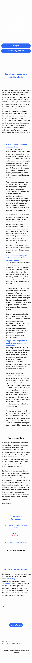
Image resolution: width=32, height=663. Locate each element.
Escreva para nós (16, 625)
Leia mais (16, 45)
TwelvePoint (6, 583)
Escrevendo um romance (16, 50)
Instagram (14, 579)
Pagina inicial (7, 642)
